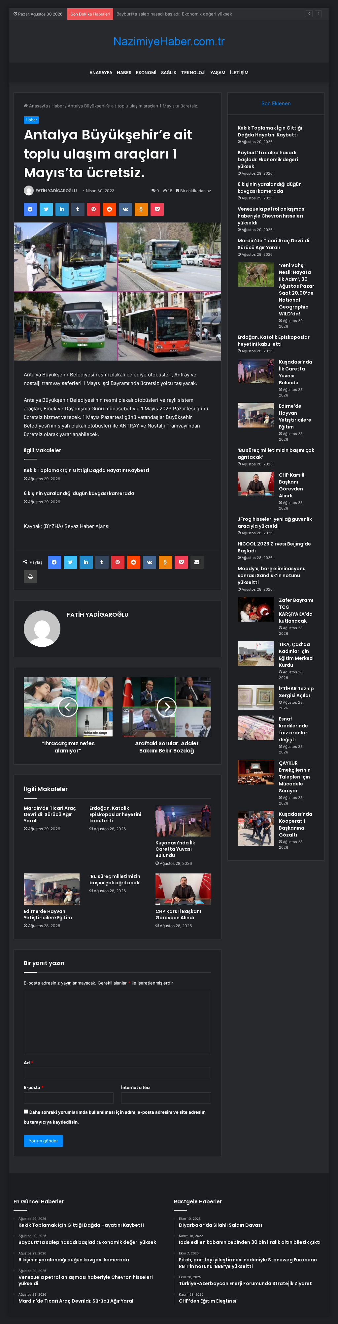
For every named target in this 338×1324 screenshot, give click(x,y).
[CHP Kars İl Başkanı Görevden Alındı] (183, 889)
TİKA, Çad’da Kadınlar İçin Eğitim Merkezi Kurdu (296, 654)
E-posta (34, 1087)
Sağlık (169, 72)
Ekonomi (146, 72)
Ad (28, 1062)
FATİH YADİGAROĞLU (56, 190)
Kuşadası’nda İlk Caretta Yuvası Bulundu (175, 849)
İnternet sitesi (136, 1087)
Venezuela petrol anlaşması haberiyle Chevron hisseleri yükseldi (272, 216)
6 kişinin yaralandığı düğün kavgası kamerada (163, 13)
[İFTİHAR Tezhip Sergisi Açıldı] (256, 697)
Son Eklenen (276, 103)
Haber (124, 72)
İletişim (239, 72)
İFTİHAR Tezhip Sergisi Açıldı (296, 692)
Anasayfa (100, 72)
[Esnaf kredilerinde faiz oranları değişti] (256, 728)
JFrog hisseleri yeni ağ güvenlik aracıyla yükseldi (275, 522)
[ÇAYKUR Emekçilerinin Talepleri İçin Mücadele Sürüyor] (256, 772)
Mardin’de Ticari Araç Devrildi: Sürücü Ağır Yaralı (50, 814)
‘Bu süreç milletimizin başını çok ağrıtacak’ (115, 879)
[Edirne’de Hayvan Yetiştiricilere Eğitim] (52, 889)
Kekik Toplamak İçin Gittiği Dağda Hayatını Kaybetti (86, 470)
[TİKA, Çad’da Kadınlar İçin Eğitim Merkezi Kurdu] (256, 653)
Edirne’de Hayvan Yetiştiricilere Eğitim (48, 914)
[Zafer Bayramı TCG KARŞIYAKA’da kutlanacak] (256, 609)
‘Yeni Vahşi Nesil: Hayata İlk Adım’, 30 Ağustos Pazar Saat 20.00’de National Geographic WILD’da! (296, 289)
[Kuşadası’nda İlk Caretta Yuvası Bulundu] (183, 821)
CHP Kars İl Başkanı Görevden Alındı (178, 914)
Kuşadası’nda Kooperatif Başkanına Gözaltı (295, 824)
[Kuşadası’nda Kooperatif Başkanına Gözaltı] (256, 828)
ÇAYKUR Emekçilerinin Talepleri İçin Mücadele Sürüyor (295, 777)
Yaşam (217, 72)
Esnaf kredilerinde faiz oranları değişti (294, 729)
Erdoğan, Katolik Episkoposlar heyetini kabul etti (115, 814)
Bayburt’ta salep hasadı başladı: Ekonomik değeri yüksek (268, 159)
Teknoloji (193, 72)
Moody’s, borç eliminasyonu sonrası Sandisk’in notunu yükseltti (272, 575)
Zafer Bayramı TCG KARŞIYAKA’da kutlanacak (296, 610)
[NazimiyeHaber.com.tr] (169, 41)
